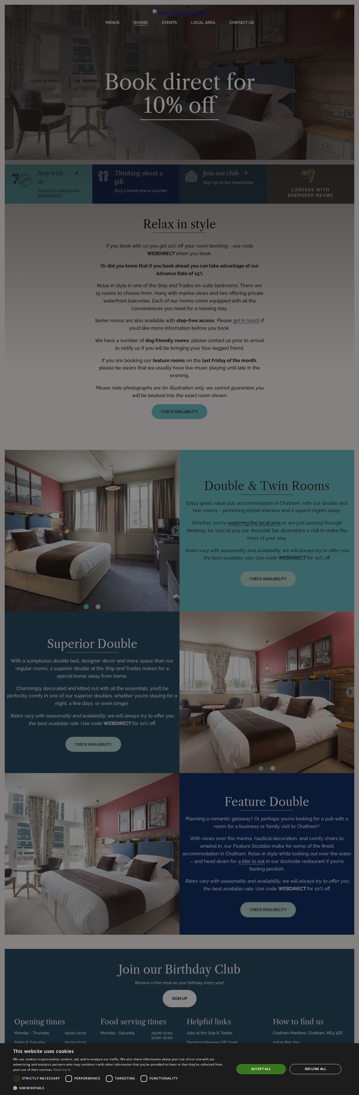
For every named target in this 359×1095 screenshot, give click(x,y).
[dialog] (179, 1069)
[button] (120, 1088)
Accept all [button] (261, 1069)
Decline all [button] (315, 1069)
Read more (62, 1069)
